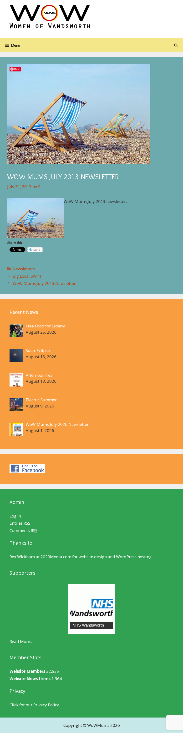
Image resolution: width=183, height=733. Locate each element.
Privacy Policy (46, 705)
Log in (15, 516)
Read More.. (21, 641)
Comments (23, 530)
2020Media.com (56, 556)
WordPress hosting (134, 556)
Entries (20, 523)
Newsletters (24, 268)
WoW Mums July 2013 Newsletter (44, 283)
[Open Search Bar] (176, 45)
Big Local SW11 (27, 276)
